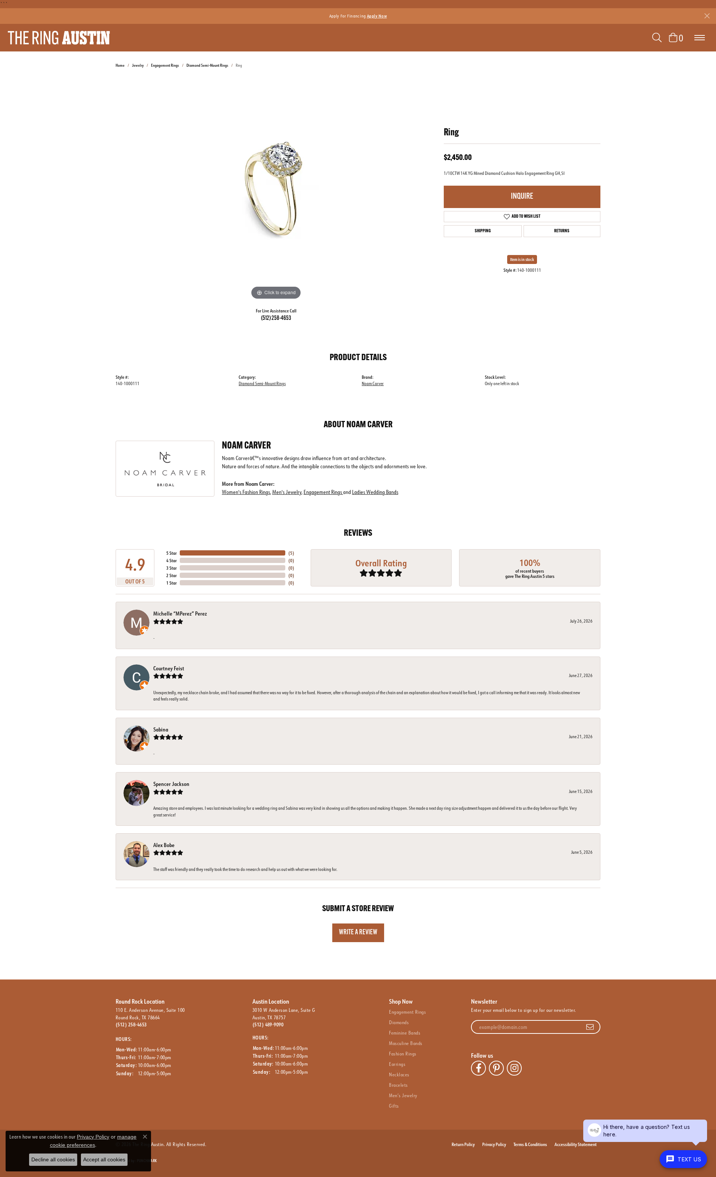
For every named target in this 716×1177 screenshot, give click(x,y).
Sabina (160, 729)
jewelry (138, 65)
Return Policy (463, 1144)
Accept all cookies (104, 1159)
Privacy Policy (494, 1144)
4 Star (171, 560)
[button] (657, 37)
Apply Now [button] (377, 16)
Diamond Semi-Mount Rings (207, 65)
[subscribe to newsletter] (590, 1027)
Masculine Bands (405, 1043)
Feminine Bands (404, 1033)
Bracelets (398, 1085)
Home (120, 65)
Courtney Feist (168, 668)
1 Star (171, 583)
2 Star (171, 575)
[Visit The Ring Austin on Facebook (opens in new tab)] (478, 1068)
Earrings (397, 1064)
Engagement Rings (165, 65)
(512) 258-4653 (276, 318)
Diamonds (399, 1022)
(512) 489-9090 (268, 1024)
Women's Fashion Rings (246, 491)
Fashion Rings (402, 1054)
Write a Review (358, 932)
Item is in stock (522, 259)
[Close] (707, 16)
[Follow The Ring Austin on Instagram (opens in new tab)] (514, 1068)
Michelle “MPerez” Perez (180, 613)
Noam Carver (373, 383)
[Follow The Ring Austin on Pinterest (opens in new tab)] (496, 1068)
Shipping (483, 231)
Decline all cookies (53, 1159)
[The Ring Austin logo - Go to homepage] (58, 38)
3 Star (171, 568)
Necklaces (399, 1074)
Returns (561, 231)
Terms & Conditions (530, 1144)
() (291, 553)
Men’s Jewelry (403, 1095)
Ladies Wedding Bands (375, 491)
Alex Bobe (164, 845)
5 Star (171, 553)
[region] (276, 190)
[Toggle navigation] (699, 37)
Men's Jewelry (286, 491)
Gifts (394, 1106)
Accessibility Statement (576, 1144)
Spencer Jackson (171, 783)
